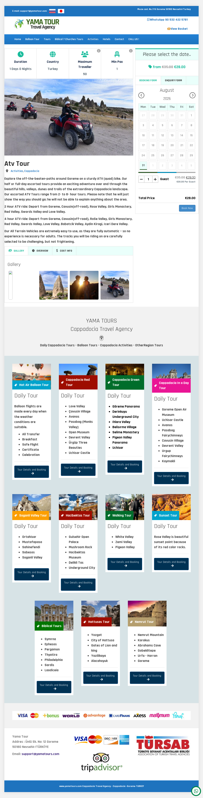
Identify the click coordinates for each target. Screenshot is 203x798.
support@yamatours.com (40, 754)
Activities (93, 39)
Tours (47, 39)
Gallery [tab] (19, 251)
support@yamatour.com (33, 11)
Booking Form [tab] (148, 80)
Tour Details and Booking (32, 470)
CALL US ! (133, 39)
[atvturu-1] (53, 285)
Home (17, 39)
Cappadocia (31, 171)
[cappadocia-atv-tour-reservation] (10, 285)
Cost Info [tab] (66, 251)
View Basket (179, 29)
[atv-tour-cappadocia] (84, 285)
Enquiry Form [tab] (173, 80)
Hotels (106, 39)
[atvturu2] (115, 285)
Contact (119, 39)
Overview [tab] (42, 251)
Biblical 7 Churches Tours (69, 39)
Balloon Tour (32, 39)
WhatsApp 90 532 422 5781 (169, 20)
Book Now (187, 208)
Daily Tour (26, 395)
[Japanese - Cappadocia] (61, 11)
